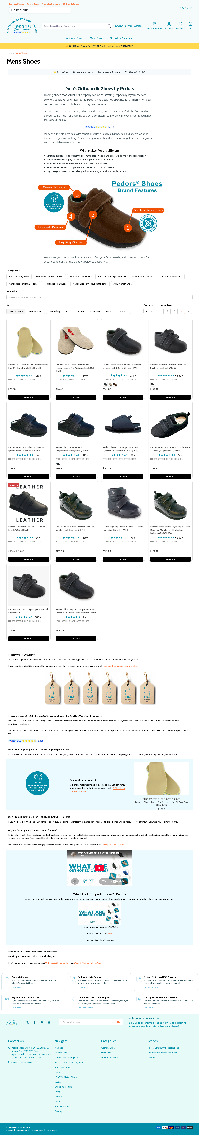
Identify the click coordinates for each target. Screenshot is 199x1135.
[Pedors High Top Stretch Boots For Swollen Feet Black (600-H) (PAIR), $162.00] (123, 503)
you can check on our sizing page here (121, 666)
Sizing (57, 1091)
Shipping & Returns (63, 1087)
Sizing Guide (33, 3)
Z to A (81, 311)
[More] (86, 38)
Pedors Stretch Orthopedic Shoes (163, 1048)
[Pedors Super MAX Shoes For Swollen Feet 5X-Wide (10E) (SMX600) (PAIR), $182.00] (170, 423)
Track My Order (62, 1106)
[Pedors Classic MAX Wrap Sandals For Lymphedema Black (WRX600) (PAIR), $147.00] (123, 423)
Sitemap (58, 1111)
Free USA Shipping (51, 3)
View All (152, 1057)
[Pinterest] (41, 1022)
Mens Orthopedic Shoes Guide (88, 963)
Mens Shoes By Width (19, 276)
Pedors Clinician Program (66, 1057)
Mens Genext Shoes (122, 283)
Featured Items (16, 311)
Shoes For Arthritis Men (171, 276)
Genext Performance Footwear (162, 1052)
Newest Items (35, 311)
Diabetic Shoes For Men (143, 276)
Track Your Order (62, 1067)
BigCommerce (23, 1130)
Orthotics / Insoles (121, 38)
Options (28, 397)
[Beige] (110, 384)
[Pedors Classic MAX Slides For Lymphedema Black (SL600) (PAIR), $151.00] (76, 423)
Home (9, 53)
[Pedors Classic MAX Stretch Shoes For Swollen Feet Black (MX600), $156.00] (170, 341)
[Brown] (115, 384)
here (110, 933)
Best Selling (54, 311)
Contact (58, 1096)
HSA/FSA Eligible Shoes (66, 1077)
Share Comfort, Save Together (69, 1062)
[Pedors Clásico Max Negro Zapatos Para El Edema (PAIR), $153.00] (28, 586)
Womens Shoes (75, 38)
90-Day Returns (71, 3)
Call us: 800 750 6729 (21, 1062)
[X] (27, 1022)
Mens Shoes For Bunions (55, 283)
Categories (12, 270)
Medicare (59, 1048)
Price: (111, 312)
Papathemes (52, 1130)
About (58, 1101)
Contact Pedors (16, 3)
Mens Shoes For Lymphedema (112, 276)
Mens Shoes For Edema (81, 276)
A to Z (69, 311)
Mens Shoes (97, 38)
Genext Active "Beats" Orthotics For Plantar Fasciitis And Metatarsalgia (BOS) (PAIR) (75, 367)
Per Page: (148, 304)
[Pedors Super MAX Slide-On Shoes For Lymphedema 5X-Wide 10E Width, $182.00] (28, 423)
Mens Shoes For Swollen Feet (49, 276)
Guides (58, 1082)
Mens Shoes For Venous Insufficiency (90, 283)
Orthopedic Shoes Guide (113, 844)
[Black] (105, 384)
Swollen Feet (61, 1052)
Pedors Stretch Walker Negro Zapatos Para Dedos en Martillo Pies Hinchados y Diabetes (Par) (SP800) (170, 530)
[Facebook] (34, 1022)
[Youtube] (49, 1022)
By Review (95, 311)
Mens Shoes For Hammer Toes (23, 283)
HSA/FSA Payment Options (128, 25)
